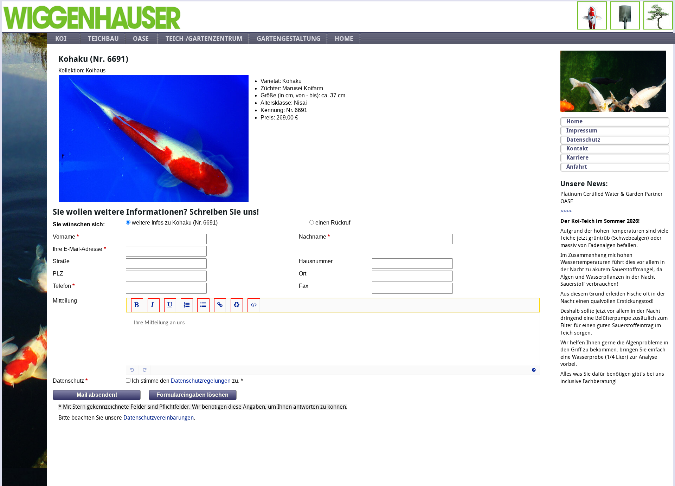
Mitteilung (65, 301)
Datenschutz (68, 381)
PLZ (58, 274)
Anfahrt (576, 166)
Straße (61, 261)
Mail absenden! (97, 395)
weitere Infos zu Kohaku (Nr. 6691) (175, 223)
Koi (60, 39)
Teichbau (103, 39)
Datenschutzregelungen (201, 381)
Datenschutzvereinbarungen (158, 418)
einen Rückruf (332, 223)
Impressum (581, 130)
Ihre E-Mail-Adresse (77, 249)
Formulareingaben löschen (192, 395)
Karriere (577, 157)
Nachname (312, 237)
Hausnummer (316, 261)
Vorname (64, 237)
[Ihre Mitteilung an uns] (332, 339)
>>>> (566, 211)
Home (344, 39)
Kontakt (577, 148)
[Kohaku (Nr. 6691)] (153, 139)
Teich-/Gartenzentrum (204, 39)
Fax (303, 286)
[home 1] (91, 28)
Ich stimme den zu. (185, 381)
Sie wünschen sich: (79, 224)
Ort (302, 274)
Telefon (62, 286)
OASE (141, 39)
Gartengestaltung (289, 39)
